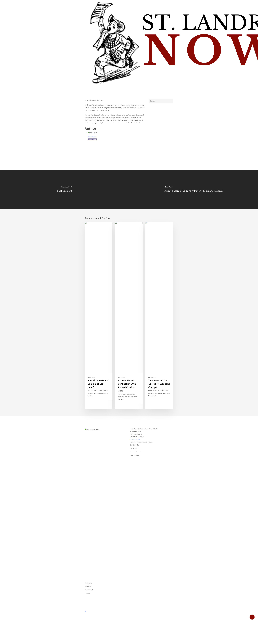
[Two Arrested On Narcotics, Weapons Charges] (159, 315)
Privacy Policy (134, 455)
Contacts (88, 593)
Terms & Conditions (136, 452)
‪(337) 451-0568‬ (135, 439)
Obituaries (88, 586)
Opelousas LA (90, 149)
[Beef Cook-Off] (64, 189)
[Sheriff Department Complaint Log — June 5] (98, 315)
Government (89, 590)
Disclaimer (133, 448)
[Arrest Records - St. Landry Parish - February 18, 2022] (193, 189)
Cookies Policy (134, 445)
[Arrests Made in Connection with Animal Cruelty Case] (129, 315)
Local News (92, 225)
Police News (92, 137)
